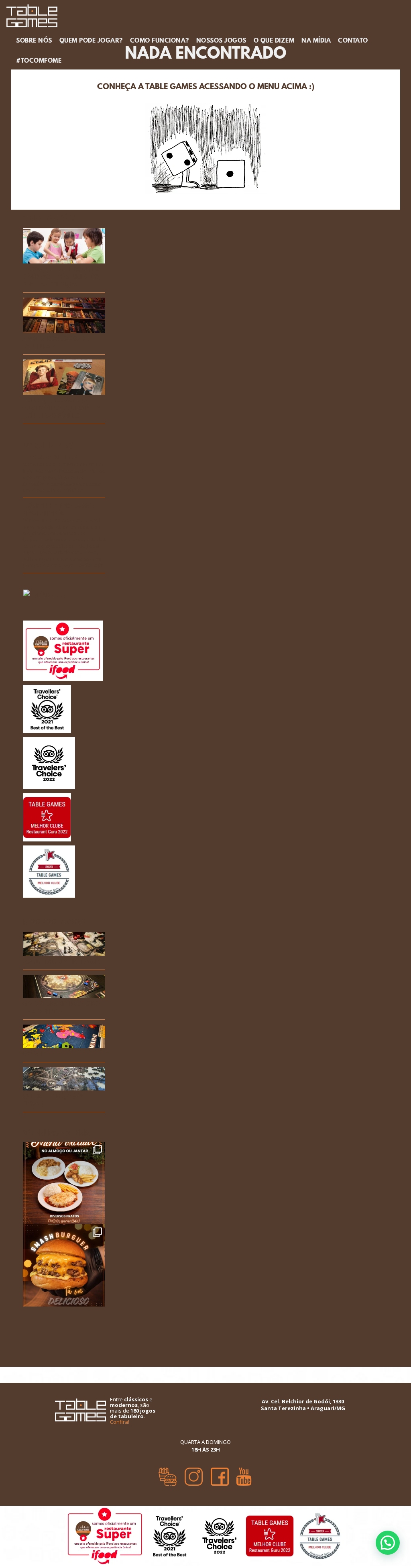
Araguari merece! (50, 457)
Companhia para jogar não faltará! (58, 509)
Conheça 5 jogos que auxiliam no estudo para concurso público (61, 408)
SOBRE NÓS (34, 40)
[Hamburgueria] (168, 1473)
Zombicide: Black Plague (61, 962)
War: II (33, 1054)
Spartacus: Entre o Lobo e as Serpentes (63, 1007)
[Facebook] (220, 1473)
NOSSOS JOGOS (221, 40)
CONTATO (353, 40)
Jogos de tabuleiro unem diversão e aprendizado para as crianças (61, 276)
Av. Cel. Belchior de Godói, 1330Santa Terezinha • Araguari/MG (303, 1405)
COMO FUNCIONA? (159, 40)
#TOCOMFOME (38, 60)
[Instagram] (194, 1473)
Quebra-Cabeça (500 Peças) (54, 1100)
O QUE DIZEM (274, 40)
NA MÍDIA (316, 40)
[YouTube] (244, 1473)
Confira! (119, 1421)
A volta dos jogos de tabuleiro (56, 342)
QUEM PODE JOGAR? (91, 40)
